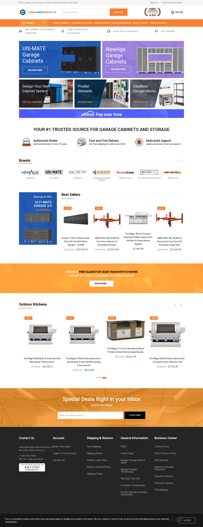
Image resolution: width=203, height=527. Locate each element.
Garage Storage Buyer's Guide (133, 461)
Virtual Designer (32, 102)
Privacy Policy (11, 522)
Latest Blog (127, 453)
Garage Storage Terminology (129, 470)
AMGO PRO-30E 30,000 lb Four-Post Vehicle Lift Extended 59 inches (75, 241)
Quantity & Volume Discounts (164, 468)
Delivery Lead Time (97, 460)
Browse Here (35, 70)
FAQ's (123, 446)
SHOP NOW (101, 283)
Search (118, 12)
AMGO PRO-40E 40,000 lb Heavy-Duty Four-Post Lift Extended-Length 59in (138, 241)
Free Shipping (94, 446)
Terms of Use (162, 446)
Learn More (43, 210)
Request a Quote (164, 476)
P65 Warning (161, 490)
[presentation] (178, 160)
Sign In (154, 2)
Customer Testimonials (133, 485)
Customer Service (164, 483)
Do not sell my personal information (134, 493)
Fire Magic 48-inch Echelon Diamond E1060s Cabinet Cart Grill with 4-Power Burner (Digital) (122, 355)
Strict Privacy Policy (165, 453)
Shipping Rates (94, 453)
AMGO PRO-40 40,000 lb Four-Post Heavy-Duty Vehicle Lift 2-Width (169, 241)
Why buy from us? (130, 478)
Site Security (161, 460)
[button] (97, 378)
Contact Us (59, 460)
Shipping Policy (95, 474)
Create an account (172, 2)
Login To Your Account (65, 453)
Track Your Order (61, 446)
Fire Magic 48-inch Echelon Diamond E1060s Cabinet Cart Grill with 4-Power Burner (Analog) (164, 355)
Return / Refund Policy (99, 467)
